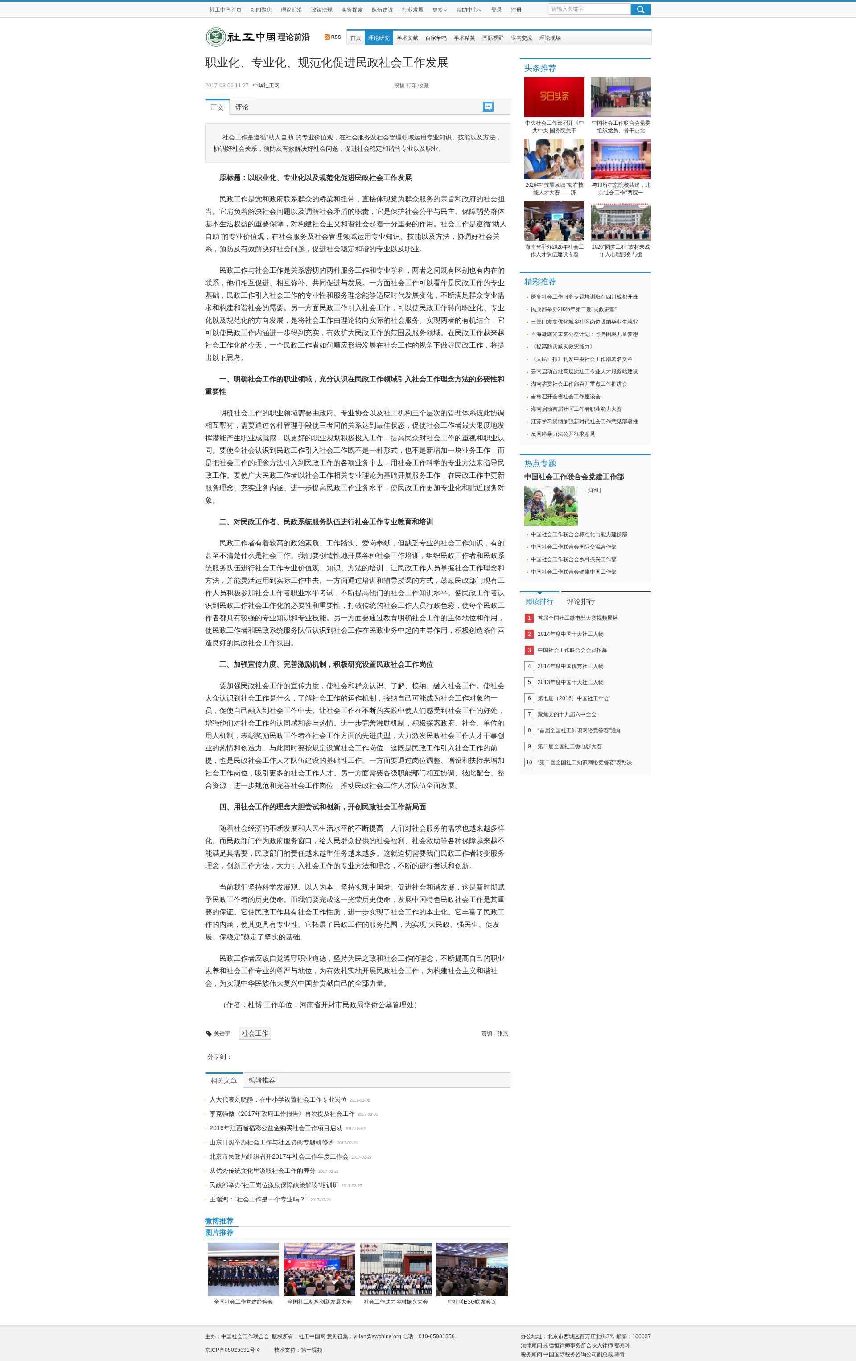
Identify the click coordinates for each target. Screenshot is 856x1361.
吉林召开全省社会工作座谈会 (566, 397)
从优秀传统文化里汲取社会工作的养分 (263, 1170)
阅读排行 (539, 601)
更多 (437, 10)
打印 (411, 85)
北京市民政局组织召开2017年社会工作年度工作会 (279, 1156)
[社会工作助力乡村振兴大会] (396, 1269)
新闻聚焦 (261, 10)
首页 (355, 38)
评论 (242, 107)
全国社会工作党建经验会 (243, 1302)
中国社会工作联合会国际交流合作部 (574, 547)
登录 (496, 10)
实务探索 (352, 10)
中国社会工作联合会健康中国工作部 (574, 572)
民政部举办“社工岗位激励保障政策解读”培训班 (274, 1185)
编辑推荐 (262, 1080)
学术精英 (464, 38)
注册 (516, 10)
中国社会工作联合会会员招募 (572, 650)
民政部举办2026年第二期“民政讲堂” (574, 309)
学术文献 (407, 38)
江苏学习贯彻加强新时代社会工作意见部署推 (584, 421)
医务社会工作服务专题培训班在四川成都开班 (584, 297)
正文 (217, 107)
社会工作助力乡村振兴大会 (396, 1302)
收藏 (423, 85)
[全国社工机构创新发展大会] (319, 1269)
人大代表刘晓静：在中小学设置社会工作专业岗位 (278, 1099)
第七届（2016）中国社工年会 (573, 698)
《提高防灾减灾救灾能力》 (563, 347)
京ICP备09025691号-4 (232, 1350)
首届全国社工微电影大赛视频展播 (578, 618)
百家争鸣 (436, 38)
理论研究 (379, 38)
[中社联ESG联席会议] (472, 1269)
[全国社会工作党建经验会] (243, 1269)
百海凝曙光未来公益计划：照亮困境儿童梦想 (584, 334)
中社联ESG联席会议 (472, 1302)
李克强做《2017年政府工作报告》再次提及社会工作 (282, 1113)
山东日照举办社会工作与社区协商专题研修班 (272, 1142)
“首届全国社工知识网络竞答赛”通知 (579, 730)
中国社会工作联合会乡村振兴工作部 (574, 559)
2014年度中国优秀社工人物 (571, 666)
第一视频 (311, 1350)
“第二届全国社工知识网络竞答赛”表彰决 (585, 762)
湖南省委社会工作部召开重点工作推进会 (579, 384)
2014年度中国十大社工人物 (571, 634)
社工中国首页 (226, 10)
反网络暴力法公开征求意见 (563, 434)
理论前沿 (291, 10)
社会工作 (255, 1033)
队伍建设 (382, 10)
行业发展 (413, 10)
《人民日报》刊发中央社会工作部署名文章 (582, 359)
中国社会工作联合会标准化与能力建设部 (579, 534)
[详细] (594, 490)
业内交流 (521, 38)
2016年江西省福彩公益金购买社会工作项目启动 (276, 1127)
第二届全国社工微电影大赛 (570, 746)
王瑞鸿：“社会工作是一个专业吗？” (259, 1199)
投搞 (399, 85)
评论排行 (581, 601)
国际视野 (493, 38)
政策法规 (322, 10)
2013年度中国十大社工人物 (571, 682)
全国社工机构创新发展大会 (320, 1302)
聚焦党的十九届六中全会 (567, 714)
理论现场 (550, 38)
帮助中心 (467, 10)
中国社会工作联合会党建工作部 (574, 476)
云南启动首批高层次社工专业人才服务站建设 (584, 372)
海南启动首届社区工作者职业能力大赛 (576, 409)
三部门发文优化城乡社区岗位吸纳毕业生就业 (584, 322)
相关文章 (223, 1080)
